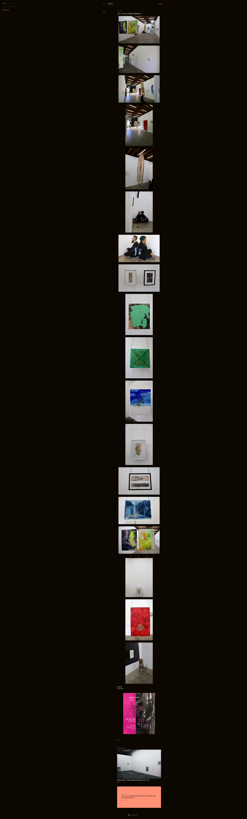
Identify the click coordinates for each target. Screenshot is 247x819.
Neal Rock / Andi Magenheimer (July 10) (133, 780)
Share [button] (104, 11)
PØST (110, 3)
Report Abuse (6, 10)
